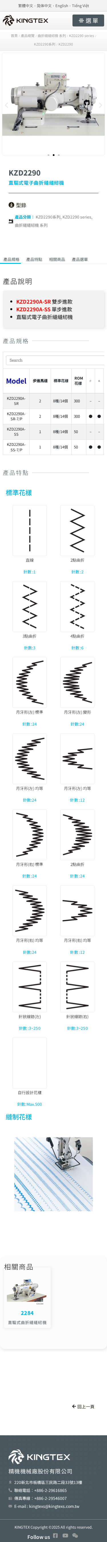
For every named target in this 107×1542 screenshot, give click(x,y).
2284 (27, 1312)
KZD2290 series (76, 217)
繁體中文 (25, 5)
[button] (6, 104)
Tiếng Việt (80, 5)
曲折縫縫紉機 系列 (31, 225)
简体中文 (44, 5)
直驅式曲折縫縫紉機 (27, 1322)
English (61, 5)
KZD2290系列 (48, 217)
